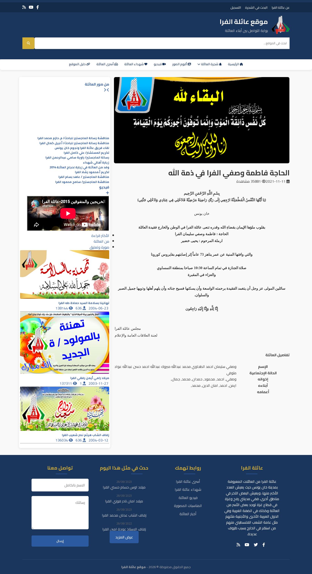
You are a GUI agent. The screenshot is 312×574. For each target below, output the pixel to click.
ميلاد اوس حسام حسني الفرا (124, 487)
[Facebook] (37, 7)
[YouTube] (31, 7)
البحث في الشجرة (256, 7)
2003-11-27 (99, 383)
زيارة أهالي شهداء (96, 162)
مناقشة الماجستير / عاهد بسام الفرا (83, 177)
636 (79, 308)
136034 (62, 440)
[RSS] (24, 7)
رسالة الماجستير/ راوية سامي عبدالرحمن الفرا (77, 157)
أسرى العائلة (105, 64)
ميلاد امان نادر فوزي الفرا (124, 501)
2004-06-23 (99, 308)
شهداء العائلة (134, 64)
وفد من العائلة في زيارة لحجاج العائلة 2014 (79, 167)
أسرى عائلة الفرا (188, 481)
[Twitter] (256, 545)
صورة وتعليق (99, 247)
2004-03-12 (99, 440)
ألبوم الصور (180, 64)
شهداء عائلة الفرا (188, 489)
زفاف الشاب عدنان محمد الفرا (124, 515)
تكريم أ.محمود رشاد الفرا (92, 172)
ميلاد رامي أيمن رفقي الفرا (89, 378)
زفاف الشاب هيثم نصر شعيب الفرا (85, 435)
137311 (66, 383)
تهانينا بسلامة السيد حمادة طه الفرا (83, 303)
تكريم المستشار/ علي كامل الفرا (86, 153)
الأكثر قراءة (100, 235)
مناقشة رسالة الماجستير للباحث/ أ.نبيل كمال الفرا (74, 143)
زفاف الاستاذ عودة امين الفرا (124, 529)
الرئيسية (234, 64)
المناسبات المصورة (188, 505)
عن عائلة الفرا (281, 7)
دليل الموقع (77, 64)
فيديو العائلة (188, 497)
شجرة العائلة (209, 64)
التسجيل (235, 7)
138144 (62, 308)
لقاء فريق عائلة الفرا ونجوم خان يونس (82, 148)
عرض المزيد (124, 537)
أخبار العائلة (188, 513)
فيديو (158, 64)
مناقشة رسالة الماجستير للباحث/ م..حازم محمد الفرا (73, 138)
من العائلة (101, 241)
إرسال (60, 541)
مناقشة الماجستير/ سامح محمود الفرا (82, 182)
